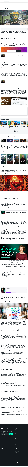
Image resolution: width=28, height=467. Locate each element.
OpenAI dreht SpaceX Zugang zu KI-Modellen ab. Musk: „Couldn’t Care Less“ (3, 145)
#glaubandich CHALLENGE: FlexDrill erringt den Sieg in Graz (23, 127)
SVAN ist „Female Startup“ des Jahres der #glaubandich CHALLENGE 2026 (10, 127)
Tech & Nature (6, 1)
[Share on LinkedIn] (5, 8)
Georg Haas (2, 171)
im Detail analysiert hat (15, 330)
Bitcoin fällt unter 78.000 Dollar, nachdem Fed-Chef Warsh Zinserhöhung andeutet (9, 146)
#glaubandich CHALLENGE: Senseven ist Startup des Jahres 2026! (4, 128)
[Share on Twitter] (3, 8)
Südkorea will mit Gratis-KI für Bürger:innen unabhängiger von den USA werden (22, 145)
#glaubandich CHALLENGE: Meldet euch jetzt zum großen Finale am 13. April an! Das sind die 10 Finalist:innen (17, 129)
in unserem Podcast (21, 232)
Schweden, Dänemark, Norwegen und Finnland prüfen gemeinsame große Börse (16, 146)
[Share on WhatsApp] (7, 8)
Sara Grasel (2, 6)
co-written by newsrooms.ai (8, 171)
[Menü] (27, 1)
